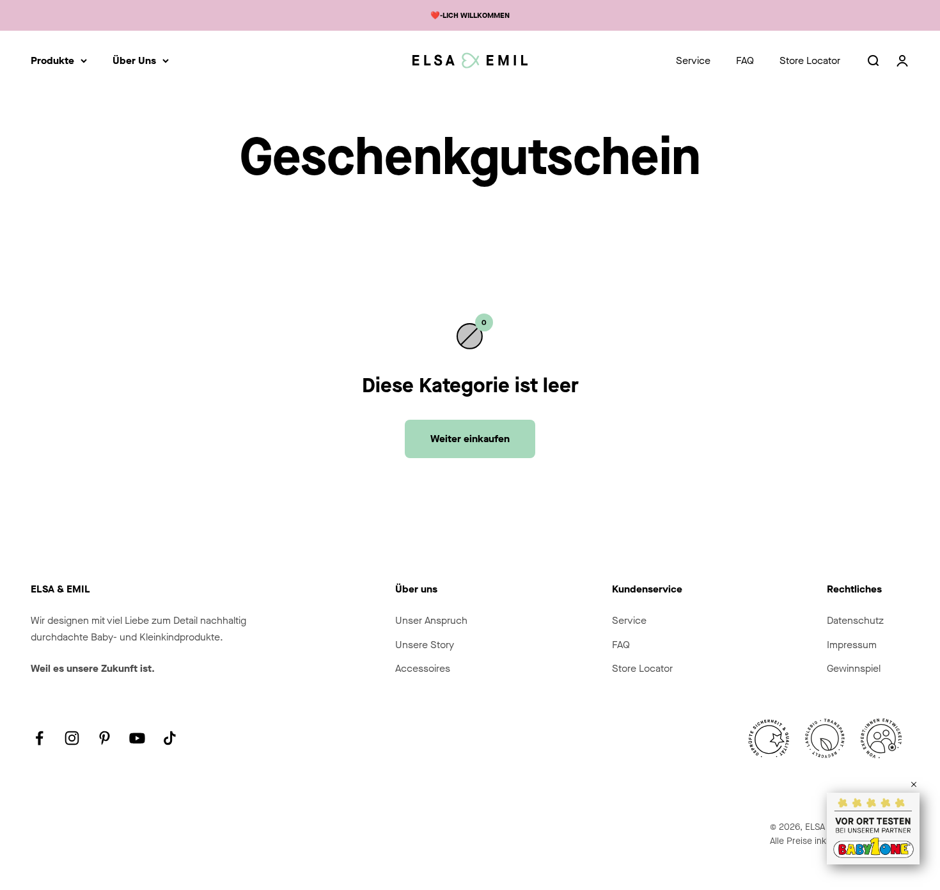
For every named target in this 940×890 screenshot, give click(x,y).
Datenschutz (855, 620)
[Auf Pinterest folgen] (104, 738)
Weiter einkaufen (470, 438)
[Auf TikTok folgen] (169, 738)
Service (693, 60)
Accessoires (422, 668)
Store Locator (809, 60)
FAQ (745, 60)
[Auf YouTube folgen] (137, 738)
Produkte (52, 60)
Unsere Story (424, 644)
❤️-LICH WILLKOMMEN (470, 15)
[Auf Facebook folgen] (39, 738)
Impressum (852, 644)
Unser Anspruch (431, 620)
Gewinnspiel (854, 668)
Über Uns (134, 60)
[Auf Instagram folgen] (72, 738)
